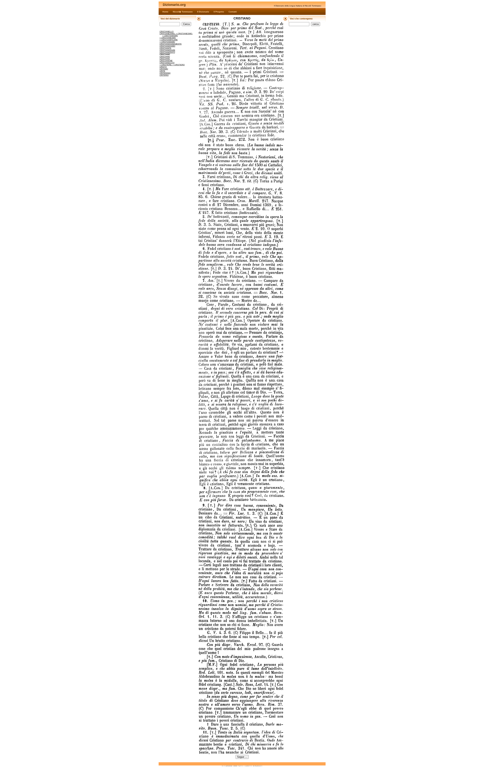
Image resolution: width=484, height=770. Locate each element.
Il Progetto (219, 12)
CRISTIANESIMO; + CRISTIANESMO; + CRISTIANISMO (176, 35)
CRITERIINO (165, 73)
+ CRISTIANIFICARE (169, 40)
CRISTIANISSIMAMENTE (171, 44)
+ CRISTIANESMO (168, 38)
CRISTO (163, 67)
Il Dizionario (203, 12)
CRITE (162, 71)
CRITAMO (164, 69)
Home (165, 12)
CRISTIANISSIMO (167, 46)
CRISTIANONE (166, 61)
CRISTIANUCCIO (167, 63)
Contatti (233, 12)
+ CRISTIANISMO (167, 42)
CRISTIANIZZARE (167, 50)
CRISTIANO (165, 56)
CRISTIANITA (165, 48)
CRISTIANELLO (167, 31)
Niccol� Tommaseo (183, 12)
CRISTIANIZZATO (167, 52)
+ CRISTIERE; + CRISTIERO (172, 65)
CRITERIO (164, 75)
